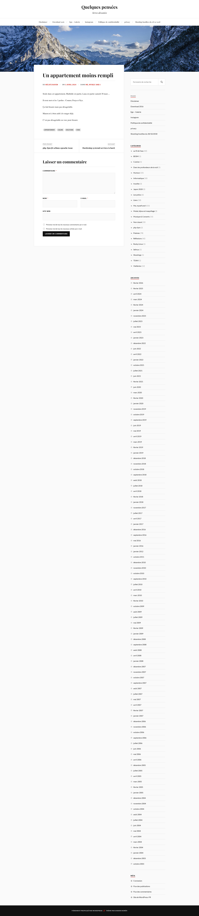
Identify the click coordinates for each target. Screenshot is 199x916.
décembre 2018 (139, 458)
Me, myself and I (93, 85)
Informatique (138, 178)
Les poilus (137, 195)
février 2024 (138, 305)
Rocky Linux (138, 244)
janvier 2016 (138, 546)
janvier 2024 (138, 310)
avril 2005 (137, 776)
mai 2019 (137, 431)
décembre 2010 (139, 562)
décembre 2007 (139, 666)
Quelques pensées (99, 7)
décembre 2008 (139, 639)
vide (78, 130)
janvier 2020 (138, 403)
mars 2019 (137, 442)
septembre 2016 (139, 535)
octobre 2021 (138, 365)
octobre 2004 (138, 809)
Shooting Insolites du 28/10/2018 (147, 22)
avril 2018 (137, 491)
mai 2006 (137, 754)
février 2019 (138, 447)
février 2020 (138, 398)
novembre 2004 (139, 803)
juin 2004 (137, 825)
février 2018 (138, 497)
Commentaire (50, 171)
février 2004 (138, 847)
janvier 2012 (138, 551)
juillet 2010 (137, 584)
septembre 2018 (139, 475)
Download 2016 (58, 22)
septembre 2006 (139, 738)
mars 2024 (137, 299)
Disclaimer (43, 22)
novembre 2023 (139, 316)
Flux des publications (141, 886)
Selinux (136, 249)
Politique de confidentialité (108, 22)
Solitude (69, 130)
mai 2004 (137, 831)
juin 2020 (137, 387)
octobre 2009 (138, 606)
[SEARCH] (161, 82)
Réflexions (137, 238)
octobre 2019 (138, 414)
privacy (127, 22)
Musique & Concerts (141, 216)
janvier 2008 (138, 661)
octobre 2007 (138, 677)
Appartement (49, 130)
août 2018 (137, 480)
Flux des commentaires (142, 892)
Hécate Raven (51, 85)
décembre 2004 (139, 798)
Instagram (89, 22)
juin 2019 (137, 425)
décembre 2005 (139, 765)
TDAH (135, 260)
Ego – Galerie (74, 22)
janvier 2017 (138, 524)
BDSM (136, 156)
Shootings (137, 255)
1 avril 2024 (70, 85)
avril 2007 (137, 705)
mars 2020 (137, 392)
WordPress (97, 911)
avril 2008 (137, 655)
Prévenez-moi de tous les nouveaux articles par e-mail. (64, 229)
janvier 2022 (138, 360)
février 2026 (138, 283)
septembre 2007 (139, 683)
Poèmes (136, 233)
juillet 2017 (137, 513)
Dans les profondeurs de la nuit (145, 167)
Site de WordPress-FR (142, 897)
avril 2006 (137, 760)
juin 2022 (137, 348)
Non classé (137, 222)
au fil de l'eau (138, 151)
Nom (45, 198)
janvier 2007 (138, 716)
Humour (136, 173)
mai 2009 (137, 623)
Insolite (136, 184)
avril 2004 (137, 836)
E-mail (84, 198)
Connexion (137, 881)
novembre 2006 (139, 727)
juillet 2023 (137, 321)
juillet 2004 (137, 820)
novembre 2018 (139, 464)
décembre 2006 (139, 721)
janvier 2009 (138, 633)
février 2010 (138, 601)
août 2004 (137, 814)
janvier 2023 (138, 338)
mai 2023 (137, 327)
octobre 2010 (138, 573)
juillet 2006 (137, 743)
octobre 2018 (138, 469)
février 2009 (138, 628)
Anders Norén (121, 911)
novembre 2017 (139, 507)
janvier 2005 (138, 792)
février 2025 (138, 288)
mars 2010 (137, 595)
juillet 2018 (137, 486)
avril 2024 (137, 294)
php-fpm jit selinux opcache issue (58, 148)
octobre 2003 (138, 864)
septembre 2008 (139, 644)
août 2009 (137, 612)
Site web (46, 211)
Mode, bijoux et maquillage (144, 211)
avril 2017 (137, 518)
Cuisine (136, 162)
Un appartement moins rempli (78, 75)
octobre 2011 (138, 557)
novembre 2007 (139, 672)
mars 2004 (137, 842)
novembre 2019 (139, 409)
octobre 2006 (138, 732)
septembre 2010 (139, 579)
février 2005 (138, 787)
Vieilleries (137, 266)
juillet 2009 (137, 617)
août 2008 (137, 650)
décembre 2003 (139, 858)
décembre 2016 (139, 529)
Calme (60, 130)
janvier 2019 (138, 453)
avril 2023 (137, 332)
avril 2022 (137, 354)
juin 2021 (137, 376)
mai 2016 (137, 540)
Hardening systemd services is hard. (98, 148)
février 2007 (138, 710)
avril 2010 (137, 590)
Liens (135, 200)
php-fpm (136, 227)
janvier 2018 (138, 502)
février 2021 (138, 381)
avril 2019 (137, 436)
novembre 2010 (139, 568)
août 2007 (137, 688)
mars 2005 (137, 781)
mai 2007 (137, 699)
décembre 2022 (139, 343)
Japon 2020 (138, 189)
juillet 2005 (137, 770)
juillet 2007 (137, 694)
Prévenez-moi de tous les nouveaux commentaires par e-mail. (66, 225)
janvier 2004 (138, 853)
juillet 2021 (137, 370)
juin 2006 (137, 749)
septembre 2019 (139, 420)
